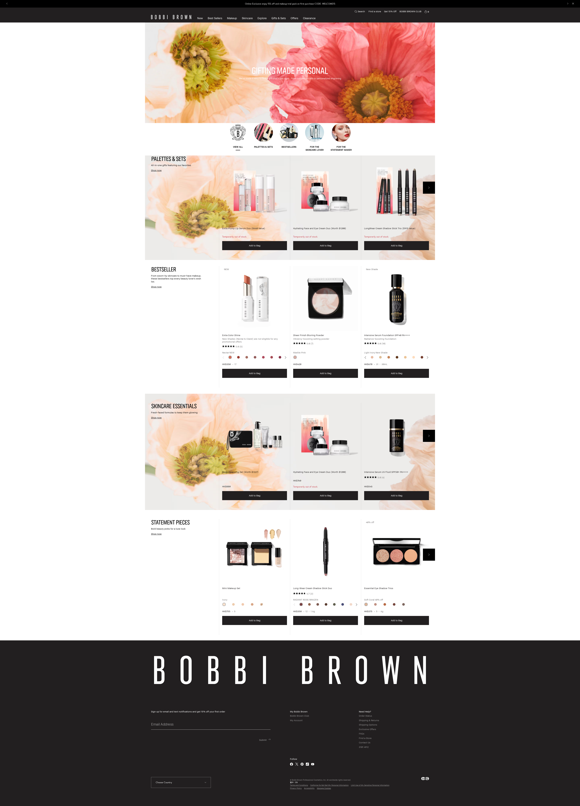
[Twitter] (296, 764)
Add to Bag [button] (254, 245)
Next (429, 188)
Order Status (365, 715)
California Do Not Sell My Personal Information (329, 785)
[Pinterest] (302, 764)
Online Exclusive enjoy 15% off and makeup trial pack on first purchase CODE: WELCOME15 (290, 3)
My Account (296, 720)
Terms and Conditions (299, 785)
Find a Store (365, 738)
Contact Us (364, 742)
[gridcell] (230, 357)
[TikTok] (307, 764)
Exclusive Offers (367, 729)
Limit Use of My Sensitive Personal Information (370, 785)
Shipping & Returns (369, 720)
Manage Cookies (324, 788)
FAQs (361, 733)
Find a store (375, 11)
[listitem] (254, 207)
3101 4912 (364, 747)
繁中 (292, 782)
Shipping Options (368, 724)
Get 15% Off (390, 11)
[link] (426, 11)
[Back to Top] (569, 798)
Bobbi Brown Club (299, 715)
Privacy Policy (296, 788)
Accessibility (309, 788)
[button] (262, 18)
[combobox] (181, 782)
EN (296, 782)
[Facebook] (291, 764)
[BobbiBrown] (171, 17)
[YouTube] (312, 764)
